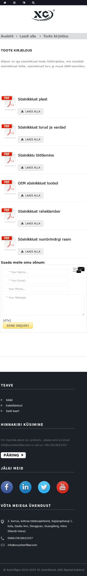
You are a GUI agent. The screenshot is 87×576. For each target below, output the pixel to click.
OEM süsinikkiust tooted (38, 183)
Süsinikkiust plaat (32, 99)
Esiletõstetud (14, 405)
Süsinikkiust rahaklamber (39, 211)
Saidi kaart (12, 410)
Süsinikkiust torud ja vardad (42, 127)
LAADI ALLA (32, 111)
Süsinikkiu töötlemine (36, 155)
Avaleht (7, 36)
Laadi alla (28, 36)
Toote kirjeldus (55, 36)
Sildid (9, 399)
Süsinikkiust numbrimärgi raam (44, 239)
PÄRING (11, 455)
